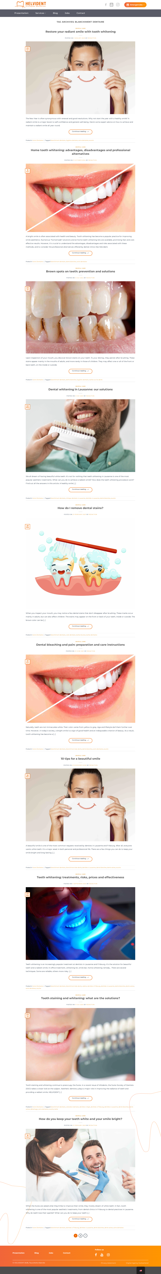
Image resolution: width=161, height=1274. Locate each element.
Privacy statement (108, 1263)
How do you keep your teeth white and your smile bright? (80, 1119)
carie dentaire (70, 635)
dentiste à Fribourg (93, 986)
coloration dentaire (72, 1107)
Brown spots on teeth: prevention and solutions (80, 271)
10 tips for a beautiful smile (80, 758)
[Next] (85, 1235)
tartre (56, 1109)
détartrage (34, 1109)
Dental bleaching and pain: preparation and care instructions (80, 644)
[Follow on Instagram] (118, 4)
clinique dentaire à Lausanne (75, 498)
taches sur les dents (95, 380)
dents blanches (71, 261)
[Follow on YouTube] (111, 5)
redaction (92, 38)
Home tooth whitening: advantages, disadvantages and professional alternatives (80, 151)
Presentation (21, 13)
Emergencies (136, 5)
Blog (55, 13)
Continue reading (80, 131)
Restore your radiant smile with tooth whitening (81, 31)
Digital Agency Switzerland (137, 1263)
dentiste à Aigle (84, 1107)
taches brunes (80, 635)
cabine (84, 986)
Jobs (67, 13)
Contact (81, 13)
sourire (91, 140)
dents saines (111, 867)
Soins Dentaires (38, 140)
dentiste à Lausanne (92, 498)
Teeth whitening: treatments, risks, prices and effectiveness (80, 877)
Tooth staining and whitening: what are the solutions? (80, 998)
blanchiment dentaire (58, 140)
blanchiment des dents (74, 749)
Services (39, 13)
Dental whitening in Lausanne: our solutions (80, 389)
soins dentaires (83, 140)
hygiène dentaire (72, 140)
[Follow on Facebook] (106, 5)
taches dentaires (91, 635)
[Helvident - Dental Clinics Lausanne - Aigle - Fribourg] (30, 5)
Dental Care (80, 28)
